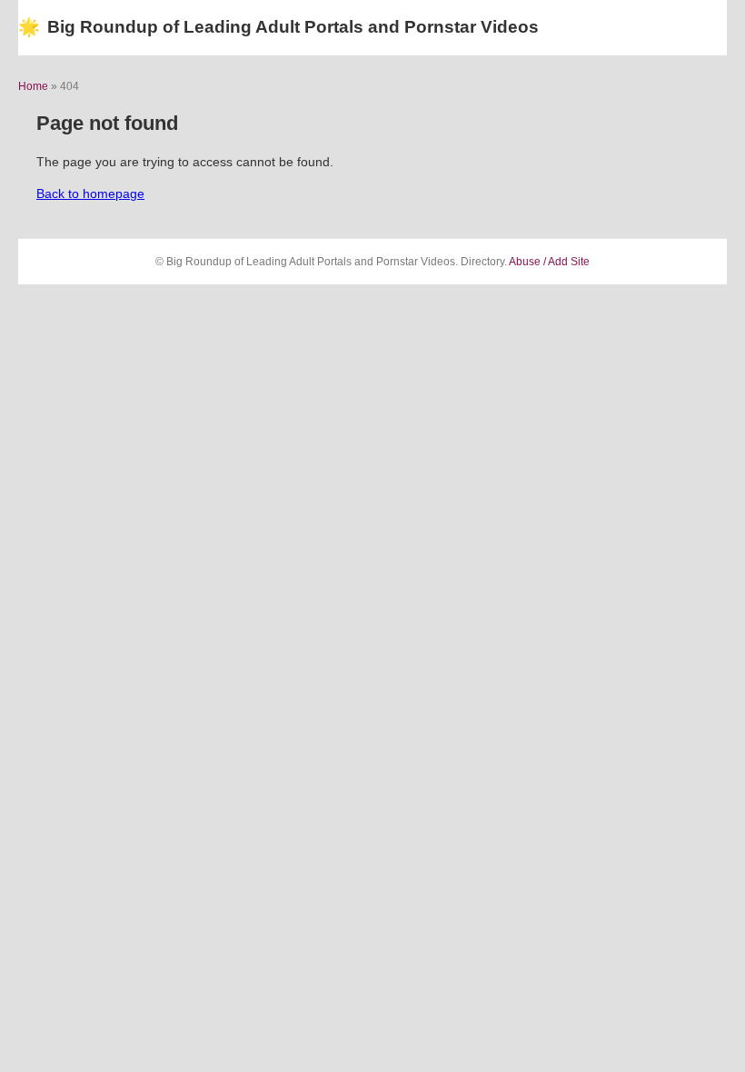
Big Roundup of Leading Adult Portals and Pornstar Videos (278, 26)
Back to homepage (90, 193)
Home (33, 86)
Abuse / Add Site (549, 261)
